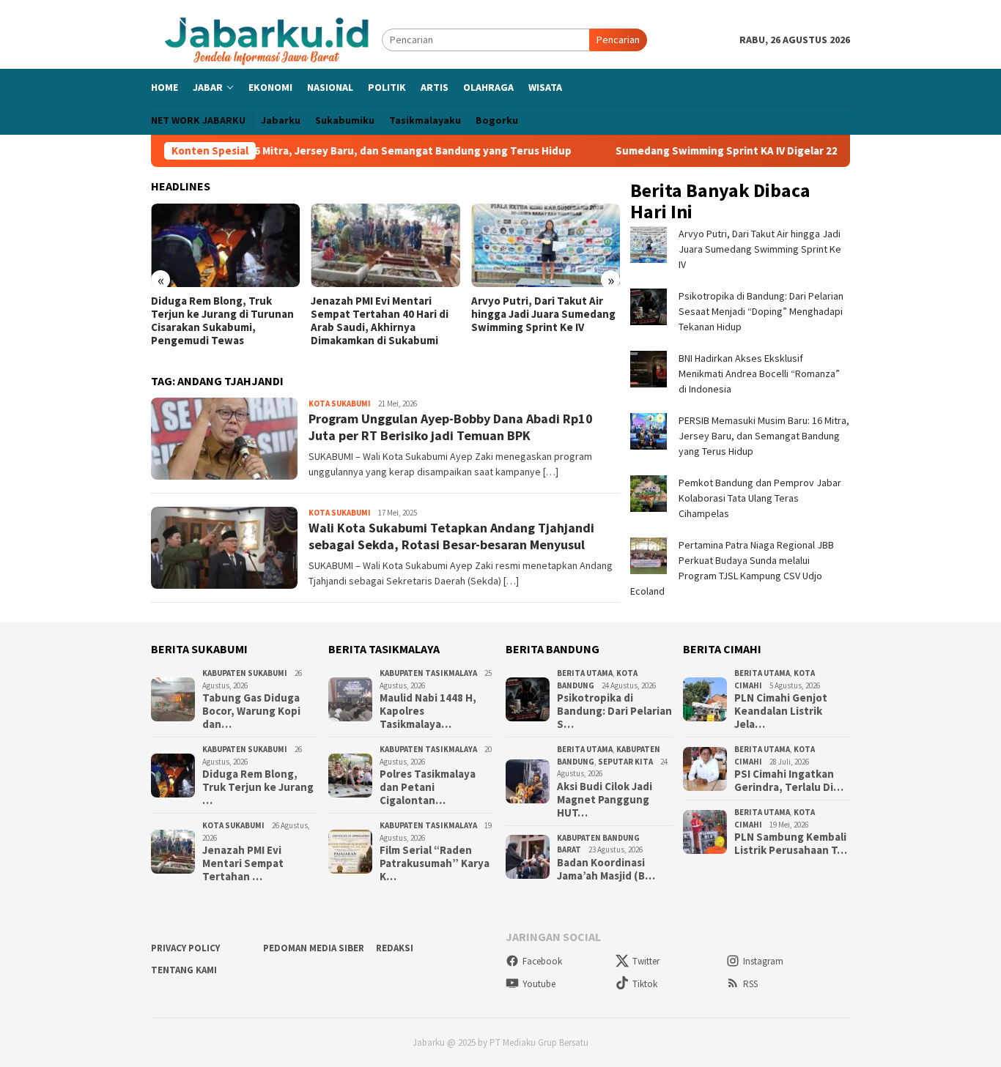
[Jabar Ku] (266, 38)
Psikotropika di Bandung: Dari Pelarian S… (614, 711)
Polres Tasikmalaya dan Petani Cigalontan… (428, 787)
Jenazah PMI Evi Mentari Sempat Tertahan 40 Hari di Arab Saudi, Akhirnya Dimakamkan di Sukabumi (379, 320)
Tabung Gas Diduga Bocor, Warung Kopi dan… (251, 711)
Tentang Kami (184, 970)
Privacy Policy (185, 948)
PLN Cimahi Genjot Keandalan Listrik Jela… (780, 711)
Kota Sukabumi (340, 403)
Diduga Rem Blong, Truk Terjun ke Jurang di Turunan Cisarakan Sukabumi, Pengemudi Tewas (222, 320)
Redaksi (394, 948)
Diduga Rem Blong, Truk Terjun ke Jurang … (258, 787)
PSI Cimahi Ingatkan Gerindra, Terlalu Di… (788, 780)
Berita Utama (585, 673)
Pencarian (618, 39)
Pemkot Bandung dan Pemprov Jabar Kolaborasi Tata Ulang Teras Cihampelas (760, 498)
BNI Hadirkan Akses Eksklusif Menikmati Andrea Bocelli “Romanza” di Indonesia (759, 373)
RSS (750, 984)
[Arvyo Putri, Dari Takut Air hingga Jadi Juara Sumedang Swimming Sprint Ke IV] (545, 245)
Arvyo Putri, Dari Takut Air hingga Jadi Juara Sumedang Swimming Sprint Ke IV (543, 314)
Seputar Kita (625, 761)
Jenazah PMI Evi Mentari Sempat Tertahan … (243, 863)
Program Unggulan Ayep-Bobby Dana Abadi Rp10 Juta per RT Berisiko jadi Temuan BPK (451, 427)
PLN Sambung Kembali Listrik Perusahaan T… (790, 843)
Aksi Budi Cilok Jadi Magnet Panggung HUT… (604, 799)
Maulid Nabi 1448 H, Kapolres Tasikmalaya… (428, 711)
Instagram (763, 961)
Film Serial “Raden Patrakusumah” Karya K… (435, 863)
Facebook (542, 961)
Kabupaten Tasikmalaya (428, 673)
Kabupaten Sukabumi (244, 673)
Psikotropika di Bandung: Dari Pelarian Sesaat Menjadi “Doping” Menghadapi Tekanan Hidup (761, 311)
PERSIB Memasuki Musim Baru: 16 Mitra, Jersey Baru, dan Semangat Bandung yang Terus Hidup (299, 150)
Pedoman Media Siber (313, 948)
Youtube (538, 984)
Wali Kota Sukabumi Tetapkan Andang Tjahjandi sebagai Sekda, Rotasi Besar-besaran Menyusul (451, 536)
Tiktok (644, 984)
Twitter (646, 961)
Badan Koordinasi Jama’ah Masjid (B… (606, 869)
